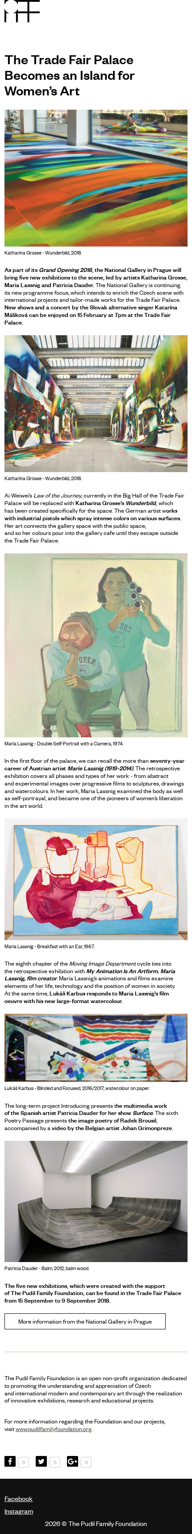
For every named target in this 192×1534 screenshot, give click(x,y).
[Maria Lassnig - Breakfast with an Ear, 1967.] (96, 879)
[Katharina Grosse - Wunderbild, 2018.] (96, 178)
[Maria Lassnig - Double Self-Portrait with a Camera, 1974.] (96, 645)
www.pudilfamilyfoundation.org (54, 1428)
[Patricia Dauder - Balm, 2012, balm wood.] (96, 1202)
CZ (145, 11)
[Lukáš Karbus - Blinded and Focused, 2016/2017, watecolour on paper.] (96, 1048)
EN (158, 11)
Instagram (18, 1511)
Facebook (18, 1498)
